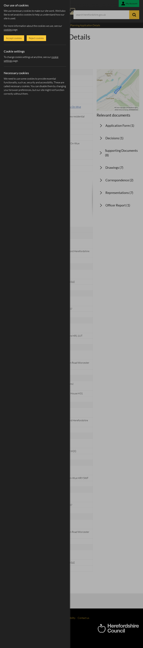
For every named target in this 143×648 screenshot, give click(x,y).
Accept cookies (14, 38)
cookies (8, 29)
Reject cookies (36, 38)
